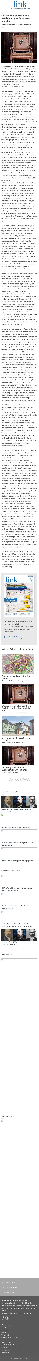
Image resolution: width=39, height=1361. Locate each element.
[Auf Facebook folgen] (3, 1318)
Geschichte (13, 812)
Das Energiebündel (8, 827)
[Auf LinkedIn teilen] (28, 779)
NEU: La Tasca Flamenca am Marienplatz (15, 888)
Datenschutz (6, 1350)
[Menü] (3, 4)
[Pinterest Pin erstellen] (25, 779)
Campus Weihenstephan (10, 1337)
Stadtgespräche (24, 827)
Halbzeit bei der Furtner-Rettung (13, 843)
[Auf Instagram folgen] (7, 1318)
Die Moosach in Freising (10, 861)
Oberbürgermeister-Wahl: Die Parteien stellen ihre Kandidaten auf (17, 709)
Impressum (5, 1352)
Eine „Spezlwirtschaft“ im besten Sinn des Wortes (18, 906)
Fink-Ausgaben (7, 1342)
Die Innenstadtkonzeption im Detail (16, 678)
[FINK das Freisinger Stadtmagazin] (20, 4)
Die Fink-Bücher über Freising (12, 1345)
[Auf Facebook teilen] (14, 779)
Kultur (30, 843)
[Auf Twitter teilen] (17, 779)
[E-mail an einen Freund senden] (21, 779)
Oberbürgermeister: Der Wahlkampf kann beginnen (14, 769)
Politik (4, 13)
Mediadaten (6, 1347)
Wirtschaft (16, 890)
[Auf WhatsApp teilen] (10, 779)
